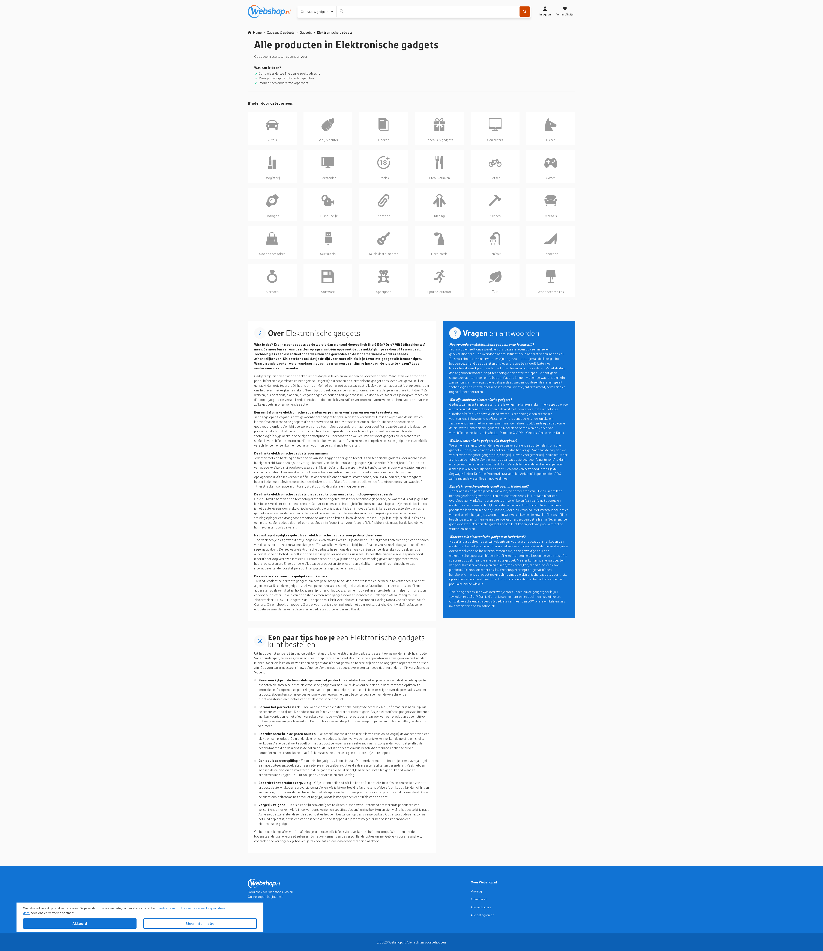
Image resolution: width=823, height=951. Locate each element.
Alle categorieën (482, 915)
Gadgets (306, 32)
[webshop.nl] (269, 11)
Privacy (476, 891)
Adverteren (479, 899)
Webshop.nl (488, 882)
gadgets (488, 455)
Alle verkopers (481, 907)
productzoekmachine (493, 574)
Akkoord (79, 923)
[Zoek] (525, 11)
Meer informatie (200, 923)
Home (257, 32)
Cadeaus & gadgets (281, 32)
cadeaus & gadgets (494, 601)
